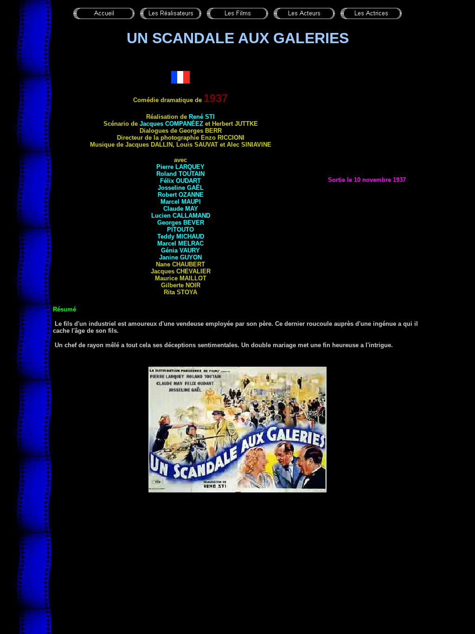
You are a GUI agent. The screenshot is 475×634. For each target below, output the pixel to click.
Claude (180, 208)
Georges (180, 222)
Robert (181, 194)
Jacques (171, 123)
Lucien (180, 215)
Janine (180, 257)
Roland (180, 173)
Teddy (180, 236)
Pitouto (180, 229)
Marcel (180, 201)
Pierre (180, 166)
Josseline (181, 187)
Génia (180, 250)
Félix (180, 180)
